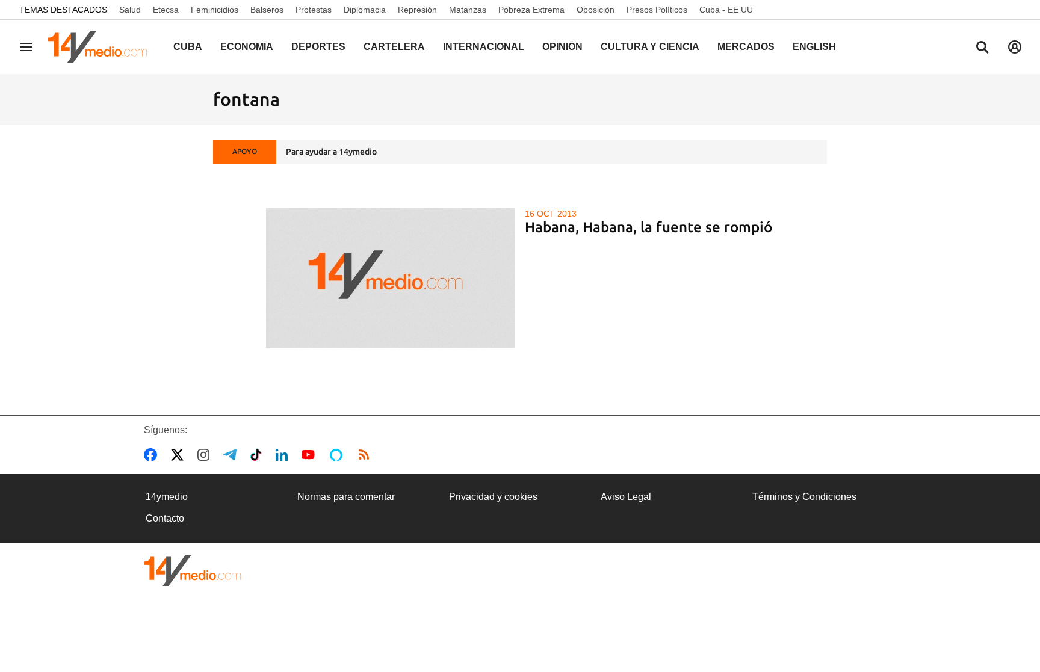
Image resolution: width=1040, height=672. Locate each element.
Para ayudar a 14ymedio (331, 151)
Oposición (595, 9)
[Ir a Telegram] (232, 455)
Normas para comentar (346, 497)
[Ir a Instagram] (205, 455)
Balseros (266, 9)
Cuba (187, 47)
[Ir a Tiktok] (258, 455)
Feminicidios (214, 9)
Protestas (314, 9)
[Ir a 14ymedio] (101, 47)
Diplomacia (365, 9)
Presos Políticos (657, 9)
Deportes (318, 47)
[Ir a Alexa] (338, 455)
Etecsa (166, 9)
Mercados (746, 47)
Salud (130, 9)
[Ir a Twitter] (179, 455)
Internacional (483, 47)
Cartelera (394, 47)
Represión (417, 9)
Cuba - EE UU (726, 9)
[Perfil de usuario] (1015, 47)
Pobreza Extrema (531, 9)
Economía (246, 47)
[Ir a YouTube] (311, 455)
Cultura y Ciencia (650, 47)
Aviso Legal (626, 497)
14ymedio (167, 497)
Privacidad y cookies (493, 497)
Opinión (562, 47)
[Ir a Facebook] (153, 455)
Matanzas (467, 9)
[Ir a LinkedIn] (284, 455)
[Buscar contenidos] (982, 48)
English (814, 47)
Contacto (165, 518)
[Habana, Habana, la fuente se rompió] (391, 278)
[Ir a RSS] (366, 455)
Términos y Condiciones (804, 497)
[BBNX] (192, 570)
